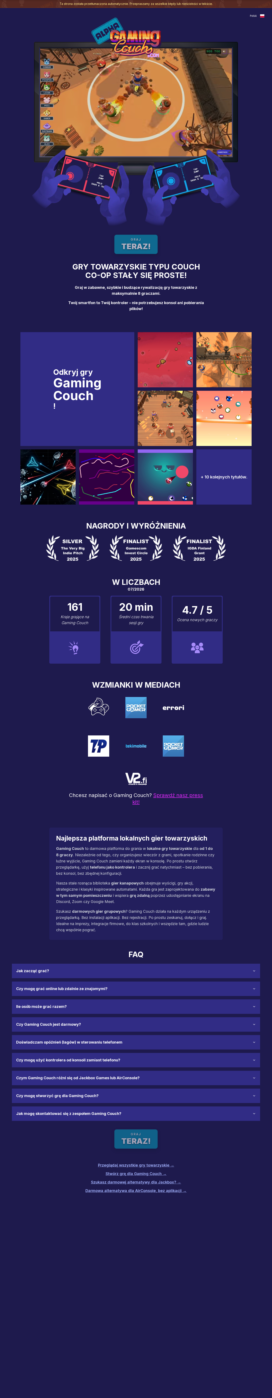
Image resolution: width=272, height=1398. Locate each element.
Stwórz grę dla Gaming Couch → (136, 1173)
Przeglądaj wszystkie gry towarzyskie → (136, 1165)
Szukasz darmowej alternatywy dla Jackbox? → (136, 1182)
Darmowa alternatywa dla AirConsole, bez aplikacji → (136, 1190)
